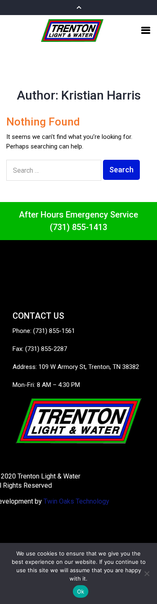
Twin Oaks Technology (76, 501)
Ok (81, 591)
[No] (146, 573)
